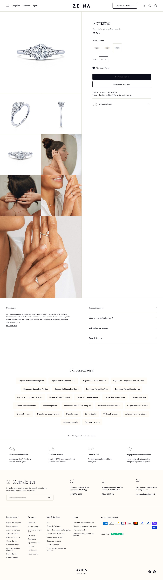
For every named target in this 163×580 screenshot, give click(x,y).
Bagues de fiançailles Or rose (63, 381)
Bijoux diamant (12, 557)
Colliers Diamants (110, 414)
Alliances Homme (13, 537)
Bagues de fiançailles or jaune (31, 381)
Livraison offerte (53, 545)
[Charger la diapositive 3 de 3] (149, 104)
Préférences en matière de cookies (83, 534)
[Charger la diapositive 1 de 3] (147, 104)
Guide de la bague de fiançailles (59, 530)
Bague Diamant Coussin (137, 405)
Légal (75, 517)
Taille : (94, 59)
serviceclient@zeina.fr (145, 494)
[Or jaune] (107, 47)
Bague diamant (12, 554)
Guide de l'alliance (53, 526)
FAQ (48, 522)
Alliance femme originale (135, 414)
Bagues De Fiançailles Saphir (67, 389)
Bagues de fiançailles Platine (35, 389)
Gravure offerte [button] (102, 68)
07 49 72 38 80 (76, 494)
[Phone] (103, 482)
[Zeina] (81, 6)
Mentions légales (79, 530)
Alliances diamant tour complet (77, 405)
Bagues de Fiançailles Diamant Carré (128, 381)
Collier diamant (12, 541)
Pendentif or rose (92, 422)
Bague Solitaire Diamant (59, 397)
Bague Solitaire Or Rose (115, 397)
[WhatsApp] (72, 482)
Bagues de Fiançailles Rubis (94, 381)
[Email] (137, 481)
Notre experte (33, 554)
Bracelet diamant (12, 545)
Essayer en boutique (121, 84)
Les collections (12, 517)
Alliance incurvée (70, 422)
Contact (31, 546)
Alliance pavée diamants (25, 405)
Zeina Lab (31, 535)
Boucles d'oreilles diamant (109, 405)
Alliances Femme (12, 533)
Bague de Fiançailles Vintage (127, 389)
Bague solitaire (12, 526)
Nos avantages (33, 526)
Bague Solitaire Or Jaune (87, 397)
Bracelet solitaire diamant (48, 414)
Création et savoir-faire (35, 531)
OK (49, 498)
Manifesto (31, 522)
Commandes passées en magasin (56, 549)
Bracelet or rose (23, 414)
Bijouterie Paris (33, 543)
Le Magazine (32, 550)
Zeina (84, 574)
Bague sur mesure (54, 541)
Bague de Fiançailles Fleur (97, 389)
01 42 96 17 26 (108, 494)
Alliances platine (50, 405)
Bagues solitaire (139, 397)
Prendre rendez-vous (125, 6)
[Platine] (117, 47)
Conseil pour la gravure (55, 533)
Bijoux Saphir (90, 414)
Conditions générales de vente (85, 526)
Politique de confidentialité (83, 522)
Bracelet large (72, 414)
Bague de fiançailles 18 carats (29, 397)
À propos (32, 517)
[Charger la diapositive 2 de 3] (148, 104)
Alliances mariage (13, 530)
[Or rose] (96, 47)
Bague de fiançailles (14, 522)
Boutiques (32, 539)
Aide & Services (53, 517)
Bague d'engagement (55, 537)
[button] (7, 6)
